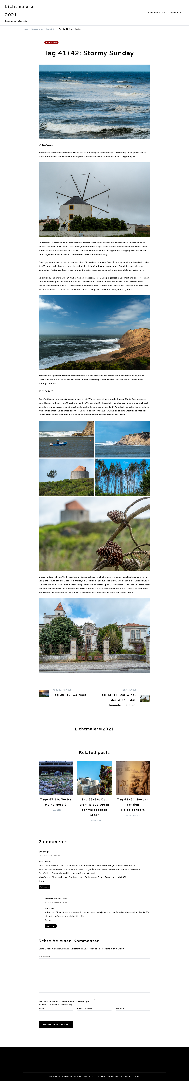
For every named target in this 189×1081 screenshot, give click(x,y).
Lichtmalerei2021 (94, 729)
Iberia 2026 (51, 42)
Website (120, 1008)
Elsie (117, 1077)
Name (42, 1008)
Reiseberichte (155, 13)
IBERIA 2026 (175, 13)
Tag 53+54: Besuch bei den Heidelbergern (133, 804)
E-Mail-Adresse (85, 1008)
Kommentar (45, 956)
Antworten (44, 887)
